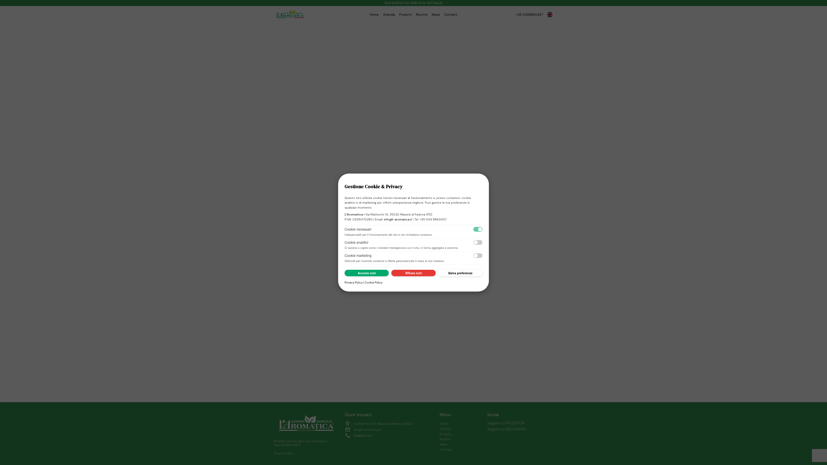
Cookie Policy (373, 282)
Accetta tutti (367, 273)
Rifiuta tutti (413, 273)
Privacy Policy (354, 282)
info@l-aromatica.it (398, 219)
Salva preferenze (460, 273)
